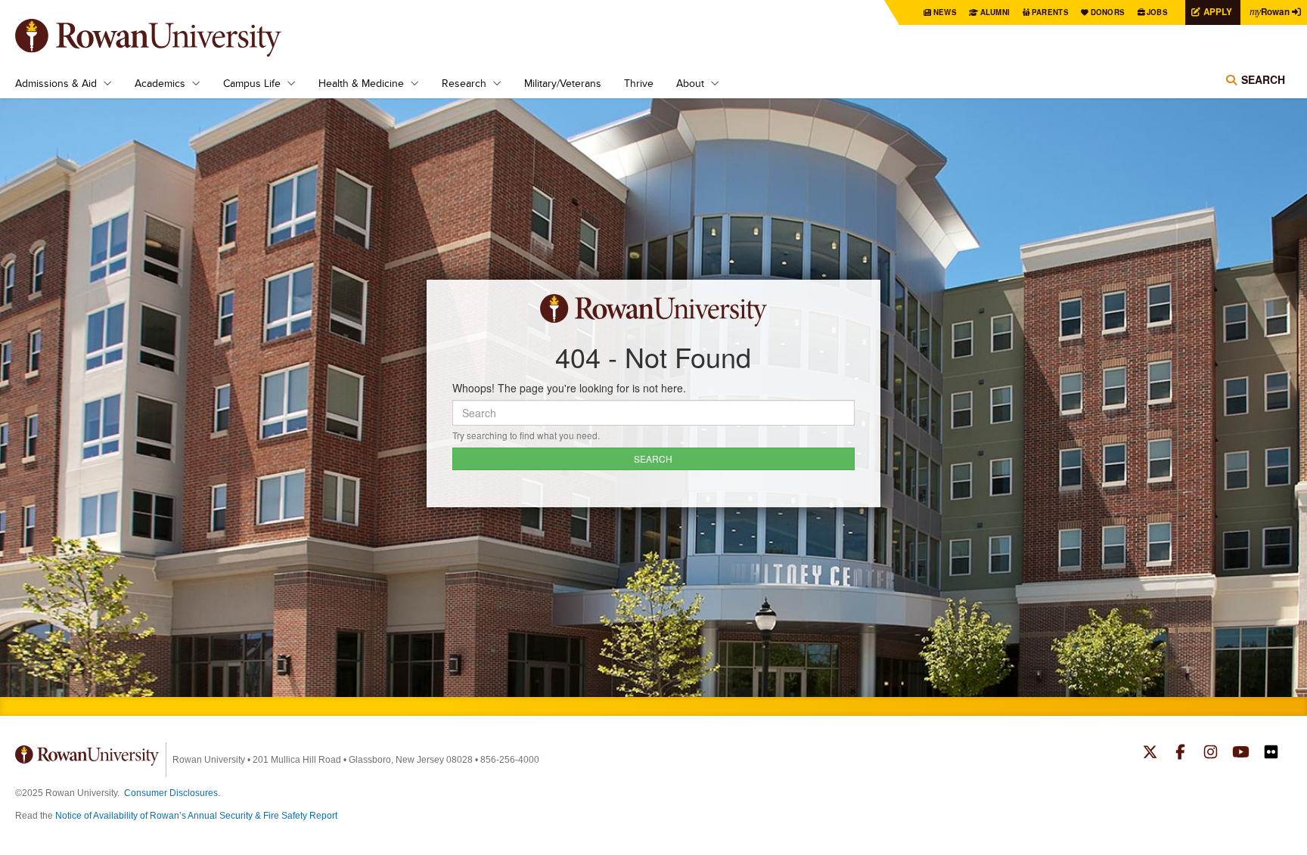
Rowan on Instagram (1210, 753)
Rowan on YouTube (1240, 753)
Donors (1108, 12)
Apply (1217, 11)
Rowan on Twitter (1150, 753)
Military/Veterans (562, 83)
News (945, 12)
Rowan (1270, 11)
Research (464, 83)
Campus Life (252, 83)
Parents (1050, 12)
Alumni (995, 12)
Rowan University (170, 38)
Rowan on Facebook (1180, 753)
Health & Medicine (361, 83)
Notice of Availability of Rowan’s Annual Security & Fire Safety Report (196, 815)
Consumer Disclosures (171, 793)
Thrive (639, 83)
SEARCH (653, 458)
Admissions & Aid (56, 83)
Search (1263, 79)
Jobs (1157, 12)
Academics (160, 83)
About (690, 83)
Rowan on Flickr (1271, 753)
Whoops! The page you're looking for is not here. (569, 387)
